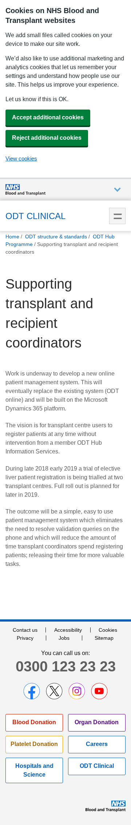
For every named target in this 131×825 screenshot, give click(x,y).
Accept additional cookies (48, 117)
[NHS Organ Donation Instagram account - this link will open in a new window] (77, 691)
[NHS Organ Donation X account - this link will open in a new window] (54, 691)
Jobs (64, 638)
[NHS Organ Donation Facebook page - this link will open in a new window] (31, 691)
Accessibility (68, 630)
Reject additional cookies (47, 138)
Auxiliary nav (117, 190)
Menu (117, 216)
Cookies (108, 630)
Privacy (25, 638)
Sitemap (104, 638)
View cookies (21, 158)
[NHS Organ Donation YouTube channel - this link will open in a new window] (99, 691)
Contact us (25, 630)
